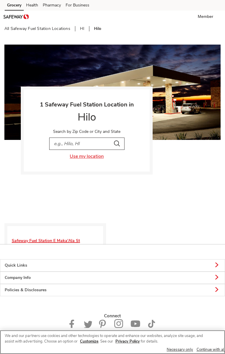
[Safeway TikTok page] (151, 326)
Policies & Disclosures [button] (26, 290)
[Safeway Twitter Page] (88, 326)
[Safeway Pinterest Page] (103, 326)
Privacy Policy (127, 341)
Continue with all (211, 350)
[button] (206, 16)
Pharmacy (52, 5)
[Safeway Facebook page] (73, 326)
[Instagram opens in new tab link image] (118, 326)
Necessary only (180, 350)
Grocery (14, 5)
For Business (77, 5)
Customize (89, 341)
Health (32, 5)
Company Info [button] (18, 277)
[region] (112, 342)
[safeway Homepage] (16, 17)
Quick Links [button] (16, 265)
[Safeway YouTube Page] (135, 326)
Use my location (87, 156)
